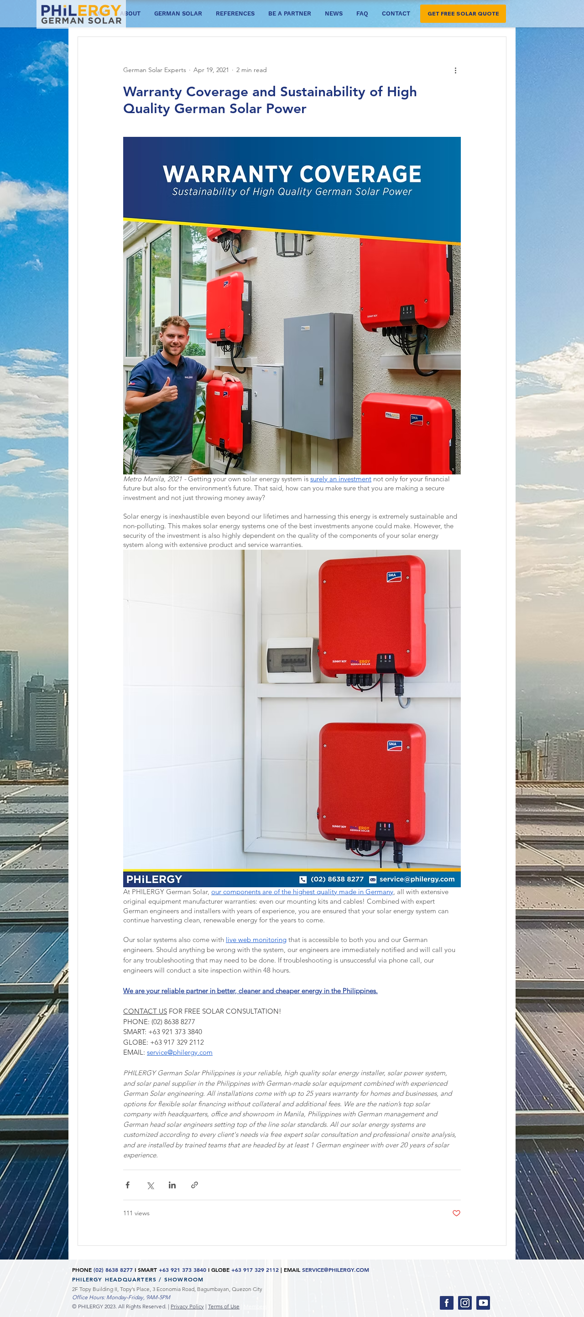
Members (255, 1306)
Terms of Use (224, 1306)
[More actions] (455, 69)
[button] (463, 14)
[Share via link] (194, 1185)
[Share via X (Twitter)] (150, 1185)
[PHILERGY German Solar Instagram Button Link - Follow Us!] (465, 1303)
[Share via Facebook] (127, 1185)
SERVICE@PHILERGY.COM (335, 1269)
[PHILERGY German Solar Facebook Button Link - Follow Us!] (447, 1303)
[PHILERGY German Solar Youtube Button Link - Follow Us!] (483, 1303)
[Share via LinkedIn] (172, 1185)
